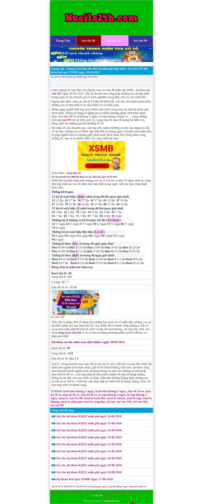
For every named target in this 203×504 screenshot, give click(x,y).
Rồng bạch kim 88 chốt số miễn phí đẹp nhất (96, 68)
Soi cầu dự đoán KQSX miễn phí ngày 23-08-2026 (89, 437)
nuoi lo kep (134, 398)
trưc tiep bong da (74, 492)
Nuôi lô (107, 495)
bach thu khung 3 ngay (110, 391)
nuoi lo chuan (116, 398)
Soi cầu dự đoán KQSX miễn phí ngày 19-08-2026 (89, 465)
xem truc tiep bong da (96, 492)
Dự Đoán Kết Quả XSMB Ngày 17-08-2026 (84, 479)
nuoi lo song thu (94, 401)
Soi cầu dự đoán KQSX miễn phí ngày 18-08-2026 (89, 472)
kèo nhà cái (57, 492)
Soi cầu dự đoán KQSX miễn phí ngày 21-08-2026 (89, 451)
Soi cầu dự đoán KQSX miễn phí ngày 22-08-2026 (89, 444)
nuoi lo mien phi (71, 401)
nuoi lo (63, 398)
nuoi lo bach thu (94, 398)
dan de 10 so (136, 391)
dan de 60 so (89, 394)
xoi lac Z (132, 492)
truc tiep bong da (118, 492)
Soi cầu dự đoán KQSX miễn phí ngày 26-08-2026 (89, 416)
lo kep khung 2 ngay (112, 394)
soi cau (110, 401)
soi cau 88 (57, 405)
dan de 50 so (71, 394)
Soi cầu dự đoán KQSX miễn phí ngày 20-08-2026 (89, 458)
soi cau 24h (124, 401)
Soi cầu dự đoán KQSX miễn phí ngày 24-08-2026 (89, 430)
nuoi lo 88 (75, 398)
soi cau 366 (140, 401)
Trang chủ (57, 68)
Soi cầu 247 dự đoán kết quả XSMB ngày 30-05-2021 (74, 77)
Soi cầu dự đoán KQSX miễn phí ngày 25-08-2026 (89, 423)
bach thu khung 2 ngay (78, 391)
